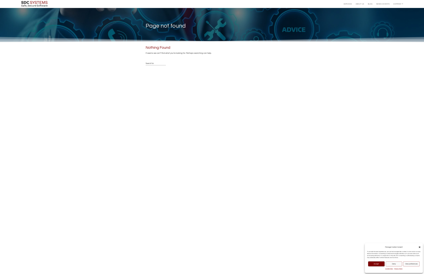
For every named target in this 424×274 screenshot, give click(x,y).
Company (397, 4)
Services (348, 4)
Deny (394, 264)
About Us (360, 4)
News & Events (383, 4)
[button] (419, 247)
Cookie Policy (389, 268)
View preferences (411, 264)
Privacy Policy (398, 268)
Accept (376, 264)
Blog (370, 4)
